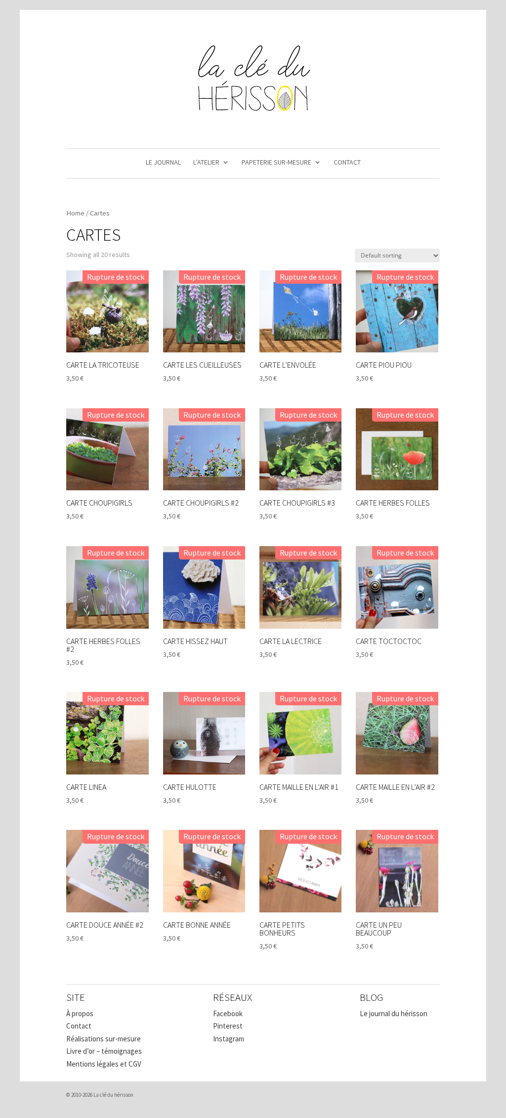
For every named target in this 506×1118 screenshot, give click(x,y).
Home (75, 213)
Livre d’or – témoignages (104, 1051)
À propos (79, 1013)
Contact (78, 1026)
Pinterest (228, 1026)
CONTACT (347, 163)
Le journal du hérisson (393, 1013)
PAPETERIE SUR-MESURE (276, 163)
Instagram (228, 1038)
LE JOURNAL (163, 163)
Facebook (228, 1013)
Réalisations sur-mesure (103, 1038)
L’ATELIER (206, 163)
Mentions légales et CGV (103, 1064)
